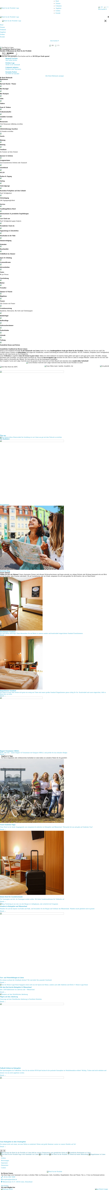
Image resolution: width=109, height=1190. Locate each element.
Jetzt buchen (102, 9)
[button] (106, 47)
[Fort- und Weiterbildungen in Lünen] (54, 944)
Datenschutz (4, 1165)
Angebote (58, 8)
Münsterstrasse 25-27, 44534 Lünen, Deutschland (17, 1182)
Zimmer (58, 3)
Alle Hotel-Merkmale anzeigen (54, 76)
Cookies (3, 1168)
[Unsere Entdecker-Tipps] (54, 791)
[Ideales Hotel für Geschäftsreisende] (54, 863)
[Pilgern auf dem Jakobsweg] (54, 994)
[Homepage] (9, 8)
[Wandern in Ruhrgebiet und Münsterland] (54, 904)
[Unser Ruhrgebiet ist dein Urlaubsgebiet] (54, 1109)
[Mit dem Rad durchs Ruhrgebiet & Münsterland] (54, 985)
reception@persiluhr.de (10, 1179)
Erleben (58, 11)
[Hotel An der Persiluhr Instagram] (54, 1153)
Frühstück (59, 6)
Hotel (57, 1)
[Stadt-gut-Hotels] (7, 1189)
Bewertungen (5, 1160)
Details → (3, 829)
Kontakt (58, 13)
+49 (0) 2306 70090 (9, 1177)
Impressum (4, 1163)
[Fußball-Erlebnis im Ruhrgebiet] (54, 1035)
